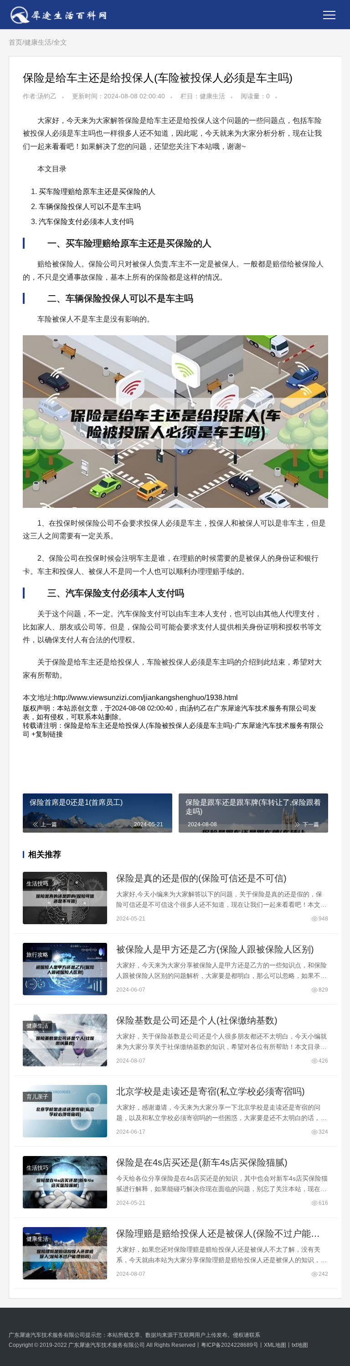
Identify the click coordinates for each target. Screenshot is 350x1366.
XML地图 (275, 1345)
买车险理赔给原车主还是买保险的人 (97, 191)
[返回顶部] (332, 1083)
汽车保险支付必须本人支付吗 (86, 221)
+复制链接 (46, 734)
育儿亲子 (37, 1097)
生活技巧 (37, 883)
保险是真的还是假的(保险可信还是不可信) (201, 878)
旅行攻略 (37, 955)
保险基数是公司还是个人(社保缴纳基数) (197, 1020)
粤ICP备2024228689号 (229, 1345)
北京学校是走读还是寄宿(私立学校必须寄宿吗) (210, 1091)
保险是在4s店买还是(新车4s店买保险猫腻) (202, 1162)
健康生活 (37, 42)
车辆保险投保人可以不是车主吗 (90, 206)
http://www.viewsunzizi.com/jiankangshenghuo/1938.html (146, 697)
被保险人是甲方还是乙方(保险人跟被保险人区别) (215, 949)
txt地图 (300, 1345)
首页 (15, 42)
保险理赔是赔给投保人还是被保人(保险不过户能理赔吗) (228, 1233)
